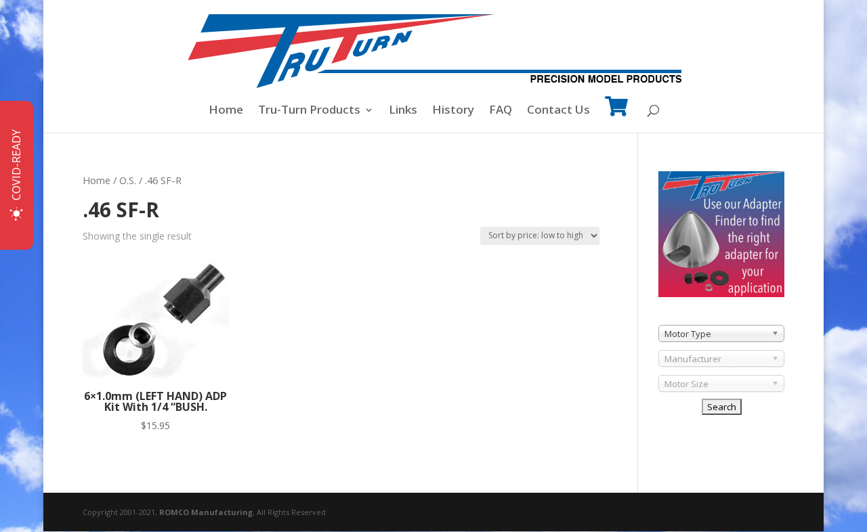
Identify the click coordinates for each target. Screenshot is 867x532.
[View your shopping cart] (616, 115)
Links (403, 111)
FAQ (500, 111)
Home (226, 111)
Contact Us (558, 111)
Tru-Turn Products (309, 111)
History (453, 111)
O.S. (127, 180)
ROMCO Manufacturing (206, 512)
